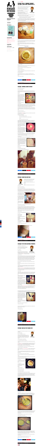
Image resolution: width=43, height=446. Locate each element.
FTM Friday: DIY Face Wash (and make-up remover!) (26, 244)
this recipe (22, 189)
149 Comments (19, 83)
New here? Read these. (11, 13)
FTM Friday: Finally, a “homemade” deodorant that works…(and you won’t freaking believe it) (26, 4)
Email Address (8, 20)
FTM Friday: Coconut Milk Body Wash (24, 177)
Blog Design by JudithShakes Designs (9, 51)
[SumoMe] (0, 226)
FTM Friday (27, 83)
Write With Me (11, 14)
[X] (0, 222)
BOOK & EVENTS (11, 15)
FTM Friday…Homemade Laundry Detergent (25, 86)
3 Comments (19, 240)
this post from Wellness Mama (25, 348)
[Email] (0, 225)
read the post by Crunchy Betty (25, 285)
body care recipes (24, 83)
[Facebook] (0, 221)
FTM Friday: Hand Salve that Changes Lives (25, 328)
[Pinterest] (0, 223)
